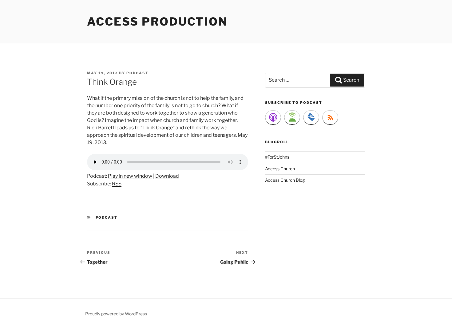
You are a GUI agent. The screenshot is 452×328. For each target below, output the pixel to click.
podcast (137, 73)
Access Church (280, 168)
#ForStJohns (277, 157)
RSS (116, 184)
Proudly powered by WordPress (116, 313)
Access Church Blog (285, 180)
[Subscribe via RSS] (330, 117)
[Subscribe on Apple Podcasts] (273, 117)
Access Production (157, 21)
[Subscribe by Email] (311, 117)
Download (167, 176)
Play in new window (130, 176)
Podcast (107, 217)
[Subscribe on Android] (292, 117)
